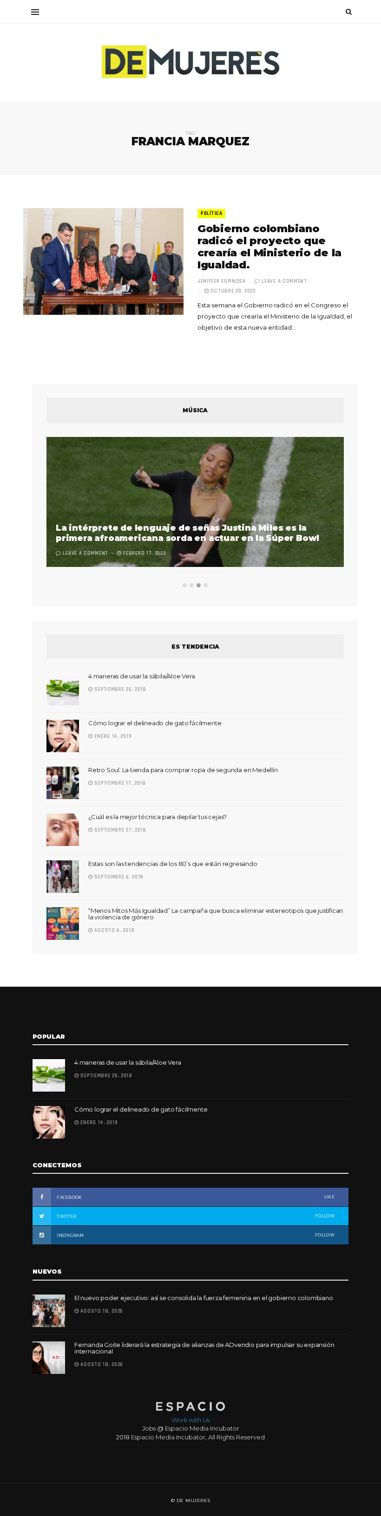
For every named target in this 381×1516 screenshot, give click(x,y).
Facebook (195, 1197)
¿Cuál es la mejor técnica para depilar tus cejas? (157, 816)
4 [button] (206, 585)
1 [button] (185, 585)
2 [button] (192, 585)
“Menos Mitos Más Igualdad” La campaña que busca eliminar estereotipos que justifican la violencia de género (215, 914)
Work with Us (190, 1420)
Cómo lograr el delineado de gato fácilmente (154, 723)
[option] (195, 503)
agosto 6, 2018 (113, 930)
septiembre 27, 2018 (119, 830)
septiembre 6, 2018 (118, 877)
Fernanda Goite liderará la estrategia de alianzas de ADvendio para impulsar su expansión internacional (204, 1348)
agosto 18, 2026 (101, 1311)
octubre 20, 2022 (232, 291)
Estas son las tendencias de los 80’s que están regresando (172, 863)
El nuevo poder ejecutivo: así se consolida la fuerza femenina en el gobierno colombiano (203, 1297)
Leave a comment (284, 281)
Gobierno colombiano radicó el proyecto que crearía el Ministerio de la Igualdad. (269, 246)
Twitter (195, 1216)
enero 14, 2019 (112, 736)
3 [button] (199, 585)
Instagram (195, 1235)
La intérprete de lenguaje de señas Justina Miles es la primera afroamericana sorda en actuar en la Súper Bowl (187, 533)
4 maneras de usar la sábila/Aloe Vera (141, 676)
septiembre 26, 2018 (119, 689)
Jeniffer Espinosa (221, 281)
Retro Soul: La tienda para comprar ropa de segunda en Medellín (183, 770)
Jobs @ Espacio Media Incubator (190, 1428)
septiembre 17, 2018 (119, 783)
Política (211, 213)
